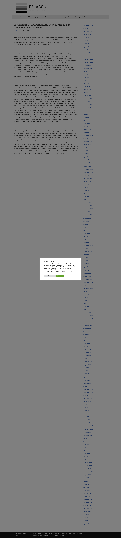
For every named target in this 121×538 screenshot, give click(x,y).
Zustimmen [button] (60, 276)
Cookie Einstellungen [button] (50, 276)
